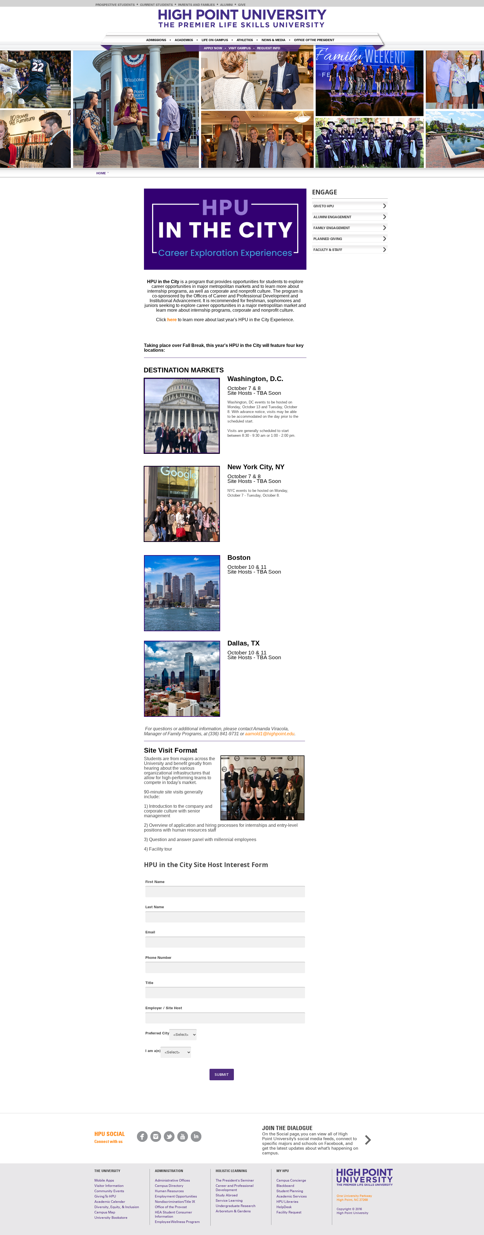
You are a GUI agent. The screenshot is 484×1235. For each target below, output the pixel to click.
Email (150, 932)
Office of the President (314, 40)
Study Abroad (227, 1195)
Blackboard (285, 1186)
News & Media (273, 40)
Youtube (182, 1136)
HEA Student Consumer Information (173, 1214)
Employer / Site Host (163, 1008)
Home (101, 173)
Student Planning (289, 1191)
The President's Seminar (235, 1180)
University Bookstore (110, 1218)
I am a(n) (152, 1050)
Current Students (156, 5)
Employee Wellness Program (177, 1222)
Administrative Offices (172, 1180)
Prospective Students (115, 5)
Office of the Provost (171, 1207)
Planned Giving (327, 239)
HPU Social (109, 1133)
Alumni (226, 5)
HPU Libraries (287, 1202)
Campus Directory (169, 1186)
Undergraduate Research (235, 1206)
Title (149, 982)
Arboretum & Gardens (233, 1211)
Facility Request (288, 1212)
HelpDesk (284, 1207)
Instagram (155, 1136)
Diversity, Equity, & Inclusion (116, 1207)
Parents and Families (196, 5)
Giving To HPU (105, 1196)
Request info (268, 48)
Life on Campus (215, 40)
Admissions (156, 40)
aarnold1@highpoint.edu (269, 733)
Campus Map (104, 1212)
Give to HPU (323, 206)
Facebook (142, 1136)
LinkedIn (196, 1136)
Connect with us (108, 1141)
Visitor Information (109, 1186)
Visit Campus (240, 48)
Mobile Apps (104, 1180)
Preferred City (157, 1033)
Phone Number (158, 957)
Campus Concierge (291, 1180)
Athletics (245, 40)
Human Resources (169, 1191)
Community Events (109, 1191)
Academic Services (291, 1196)
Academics (184, 40)
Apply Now (213, 48)
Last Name (154, 907)
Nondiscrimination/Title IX (175, 1202)
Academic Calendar (109, 1202)
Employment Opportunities (176, 1196)
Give (242, 5)
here (172, 319)
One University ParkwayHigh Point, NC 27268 (354, 1198)
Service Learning (229, 1201)
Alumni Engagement (332, 217)
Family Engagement (331, 228)
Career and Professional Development (234, 1188)
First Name (154, 881)
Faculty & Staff (327, 250)
